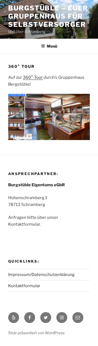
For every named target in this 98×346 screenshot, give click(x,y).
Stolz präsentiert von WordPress (36, 332)
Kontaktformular (24, 285)
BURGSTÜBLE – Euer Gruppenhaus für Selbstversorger (48, 16)
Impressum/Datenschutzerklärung (41, 274)
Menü (52, 46)
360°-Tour (33, 77)
